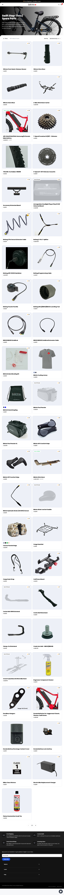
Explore (6, 864)
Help (5, 874)
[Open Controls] (61, 892)
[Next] (35, 825)
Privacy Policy (59, 886)
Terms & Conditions (52, 886)
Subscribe (6, 859)
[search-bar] (59, 4)
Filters (6, 38)
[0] (61, 4)
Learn (5, 869)
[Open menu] (2, 4)
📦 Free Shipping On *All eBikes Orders (32, 1)
